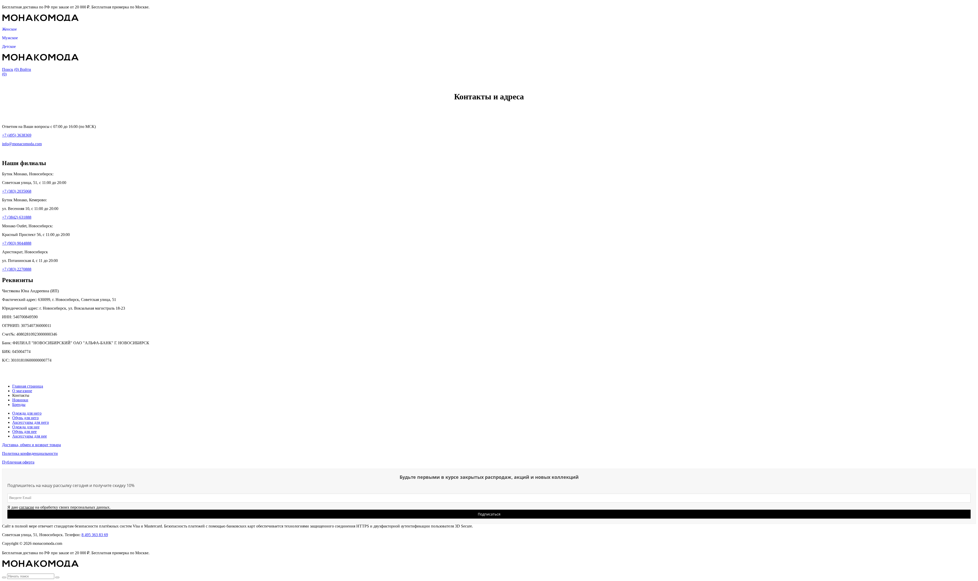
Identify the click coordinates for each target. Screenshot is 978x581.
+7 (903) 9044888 (16, 243)
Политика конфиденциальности (30, 453)
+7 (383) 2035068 (16, 191)
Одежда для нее (25, 427)
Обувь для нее (24, 431)
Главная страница (27, 386)
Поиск (7, 69)
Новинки (20, 400)
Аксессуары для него (30, 422)
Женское (9, 29)
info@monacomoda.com (22, 144)
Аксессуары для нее (29, 436)
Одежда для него (27, 413)
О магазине (22, 391)
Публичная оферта (18, 462)
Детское (9, 46)
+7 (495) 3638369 (16, 135)
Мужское (10, 38)
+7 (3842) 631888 (16, 217)
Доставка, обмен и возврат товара (31, 445)
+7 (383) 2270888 (16, 269)
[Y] (4, 577)
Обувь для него (25, 418)
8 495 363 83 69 (95, 535)
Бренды (18, 404)
